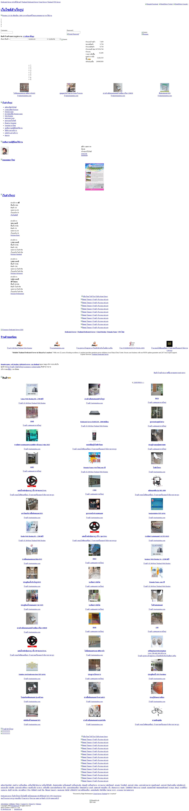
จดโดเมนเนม (32, 796)
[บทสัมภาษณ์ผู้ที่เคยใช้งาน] (12, 142)
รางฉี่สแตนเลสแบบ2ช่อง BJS (32, 559)
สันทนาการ (116, 787)
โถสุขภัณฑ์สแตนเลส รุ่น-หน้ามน (32, 697)
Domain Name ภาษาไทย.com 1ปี (94, 467)
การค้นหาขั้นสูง (28, 36)
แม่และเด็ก (4, 787)
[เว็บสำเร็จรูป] (6, 103)
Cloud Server (43, 2)
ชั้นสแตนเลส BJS (164, 93)
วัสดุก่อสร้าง (84, 787)
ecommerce (27, 367)
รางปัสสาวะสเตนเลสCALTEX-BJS (157, 536)
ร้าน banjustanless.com (57, 348)
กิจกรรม (32, 798)
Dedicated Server (6, 2)
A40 (157, 627)
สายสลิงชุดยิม (157, 720)
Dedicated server (6, 796)
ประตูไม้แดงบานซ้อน (157, 697)
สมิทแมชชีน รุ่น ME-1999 (157, 490)
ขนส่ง (123, 787)
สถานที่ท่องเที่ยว (84, 790)
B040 (94, 627)
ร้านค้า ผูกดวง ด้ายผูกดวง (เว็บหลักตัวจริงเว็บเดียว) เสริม (157, 656)
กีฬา (64, 787)
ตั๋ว (109, 787)
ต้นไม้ (67, 790)
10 (140, 382)
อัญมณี (84, 785)
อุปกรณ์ (130, 785)
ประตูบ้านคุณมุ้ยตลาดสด (156, 445)
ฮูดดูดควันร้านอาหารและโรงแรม (71, 93)
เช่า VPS (50, 796)
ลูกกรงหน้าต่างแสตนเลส (94, 513)
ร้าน (8, 367)
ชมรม (109, 790)
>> (143, 382)
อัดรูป (177, 787)
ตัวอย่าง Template (10, 123)
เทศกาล (38, 798)
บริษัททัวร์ (73, 790)
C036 (94, 490)
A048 (32, 421)
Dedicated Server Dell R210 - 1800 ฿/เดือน (94, 422)
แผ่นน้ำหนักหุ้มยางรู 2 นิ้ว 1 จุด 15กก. (94, 536)
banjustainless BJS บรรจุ (157, 513)
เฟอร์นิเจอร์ (110, 785)
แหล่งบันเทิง (95, 790)
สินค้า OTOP (46, 798)
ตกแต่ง (117, 785)
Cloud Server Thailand (100, 794)
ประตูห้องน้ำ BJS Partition (157, 674)
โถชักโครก (157, 467)
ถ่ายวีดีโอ (183, 787)
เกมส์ (91, 787)
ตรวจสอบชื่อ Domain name (14, 114)
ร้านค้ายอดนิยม (9, 337)
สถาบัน (15, 790)
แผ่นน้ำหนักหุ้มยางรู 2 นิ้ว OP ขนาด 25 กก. (32, 490)
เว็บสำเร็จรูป (19, 367)
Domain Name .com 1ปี (157, 582)
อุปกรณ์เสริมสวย (56, 787)
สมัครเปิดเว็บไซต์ (10, 107)
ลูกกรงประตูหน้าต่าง (157, 422)
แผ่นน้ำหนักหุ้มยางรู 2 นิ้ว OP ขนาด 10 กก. (32, 651)
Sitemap (38, 804)
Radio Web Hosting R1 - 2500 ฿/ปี (32, 536)
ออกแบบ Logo (9, 118)
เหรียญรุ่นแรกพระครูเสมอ (157, 651)
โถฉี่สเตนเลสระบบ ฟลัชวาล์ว (94, 651)
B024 (157, 398)
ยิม (43, 790)
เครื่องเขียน (23, 785)
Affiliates (12, 804)
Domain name (9, 112)
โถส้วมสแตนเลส (157, 605)
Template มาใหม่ (10, 125)
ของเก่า (53, 790)
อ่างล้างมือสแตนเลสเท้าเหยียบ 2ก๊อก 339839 (118, 93)
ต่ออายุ (7, 135)
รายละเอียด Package (11, 109)
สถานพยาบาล (129, 790)
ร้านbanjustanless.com (24, 96)
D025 (94, 559)
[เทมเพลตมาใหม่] (8, 160)
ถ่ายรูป (171, 787)
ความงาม (101, 785)
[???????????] (5, 731)
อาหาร (39, 787)
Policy (18, 804)
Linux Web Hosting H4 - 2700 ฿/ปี (32, 399)
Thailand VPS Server (54, 2)
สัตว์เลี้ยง (103, 790)
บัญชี (9, 790)
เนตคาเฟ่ (97, 787)
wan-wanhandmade (84, 154)
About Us (32, 804)
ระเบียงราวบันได (94, 582)
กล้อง (136, 785)
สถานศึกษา (22, 790)
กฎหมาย (4, 790)
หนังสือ (11, 787)
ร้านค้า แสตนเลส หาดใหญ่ (157, 402)
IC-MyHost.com (6, 809)
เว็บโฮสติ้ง (23, 796)
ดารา (114, 790)
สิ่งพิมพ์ (34, 790)
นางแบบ (120, 790)
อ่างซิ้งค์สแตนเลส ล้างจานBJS (94, 697)
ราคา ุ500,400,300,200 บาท (157, 653)
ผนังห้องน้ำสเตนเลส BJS (32, 720)
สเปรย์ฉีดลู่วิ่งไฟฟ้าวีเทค (94, 445)
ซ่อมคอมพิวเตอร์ (162, 787)
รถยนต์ (143, 787)
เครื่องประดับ (76, 785)
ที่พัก (9, 369)
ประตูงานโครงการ (94, 674)
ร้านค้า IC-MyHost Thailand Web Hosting (32, 403)
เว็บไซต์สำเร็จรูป (12, 9)
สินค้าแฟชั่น (172, 785)
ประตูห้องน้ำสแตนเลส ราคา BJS (32, 605)
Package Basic (15, 235)
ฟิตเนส (47, 790)
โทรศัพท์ (124, 785)
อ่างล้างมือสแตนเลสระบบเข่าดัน (94, 720)
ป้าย (29, 790)
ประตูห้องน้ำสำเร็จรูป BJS (32, 582)
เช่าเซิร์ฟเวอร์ (16, 2)
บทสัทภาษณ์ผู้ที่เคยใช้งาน (13, 128)
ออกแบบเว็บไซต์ (10, 120)
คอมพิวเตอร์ (155, 785)
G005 (32, 467)
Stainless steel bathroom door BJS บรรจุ (32, 674)
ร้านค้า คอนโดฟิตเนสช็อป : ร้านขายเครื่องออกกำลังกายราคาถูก (94, 449)
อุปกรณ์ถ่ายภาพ (144, 785)
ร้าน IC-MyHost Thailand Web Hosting (19, 348)
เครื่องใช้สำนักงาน (34, 785)
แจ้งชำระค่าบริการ (11, 133)
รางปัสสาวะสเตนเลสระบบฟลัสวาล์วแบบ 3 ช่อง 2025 (32, 445)
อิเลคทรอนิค (57, 785)
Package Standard (16, 254)
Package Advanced (17, 273)
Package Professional (17, 293)
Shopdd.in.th (15, 806)
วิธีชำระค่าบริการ (11, 130)
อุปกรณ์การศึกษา (21, 787)
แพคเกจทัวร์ (54, 798)
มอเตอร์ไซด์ (151, 787)
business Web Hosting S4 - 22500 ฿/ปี (157, 559)
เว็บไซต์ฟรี (14, 215)
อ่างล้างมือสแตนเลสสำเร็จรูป (94, 399)
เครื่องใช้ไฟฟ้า (47, 785)
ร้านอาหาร (25, 798)
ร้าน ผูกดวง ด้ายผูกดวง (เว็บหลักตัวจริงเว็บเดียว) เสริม (94, 348)
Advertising (4, 804)
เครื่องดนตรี (67, 785)
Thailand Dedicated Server (30, 2)
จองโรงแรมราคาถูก (8, 798)
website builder (36, 367)
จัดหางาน (136, 787)
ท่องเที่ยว (104, 787)
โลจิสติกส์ (129, 787)
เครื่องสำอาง (92, 785)
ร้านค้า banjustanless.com (94, 403)
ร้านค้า (12, 367)
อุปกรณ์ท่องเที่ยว (73, 787)
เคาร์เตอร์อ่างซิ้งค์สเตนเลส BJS (32, 513)
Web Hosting (9, 116)
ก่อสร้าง (15, 785)
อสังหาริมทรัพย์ (6, 785)
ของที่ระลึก (32, 787)
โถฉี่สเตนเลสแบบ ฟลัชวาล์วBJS (24, 93)
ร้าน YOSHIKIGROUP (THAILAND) (132, 348)
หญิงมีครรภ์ (181, 785)
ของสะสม (60, 790)
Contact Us (24, 804)
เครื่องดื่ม (46, 787)
